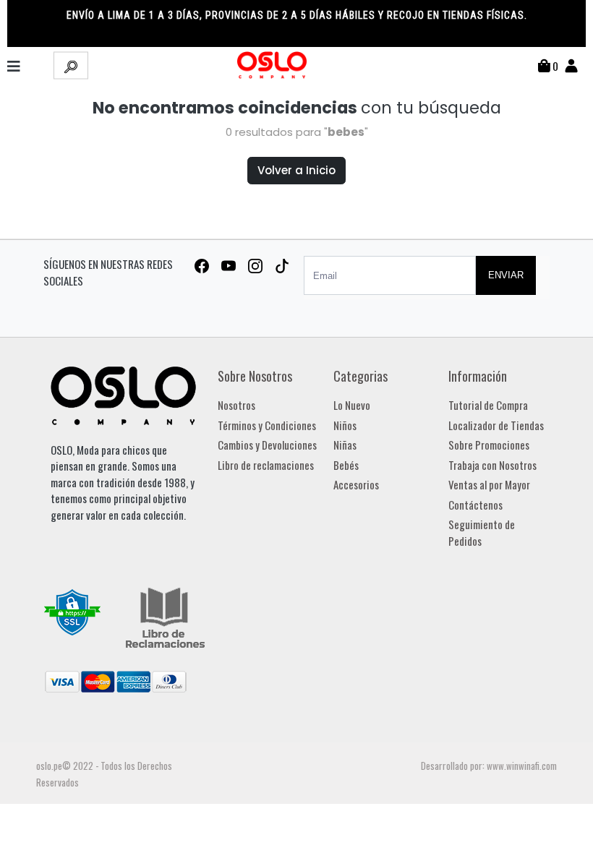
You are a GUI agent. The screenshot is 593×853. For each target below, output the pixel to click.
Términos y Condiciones (267, 425)
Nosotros (236, 405)
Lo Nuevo (351, 405)
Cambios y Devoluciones (267, 445)
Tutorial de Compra (488, 405)
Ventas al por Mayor (489, 484)
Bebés (346, 465)
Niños (345, 425)
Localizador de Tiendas (496, 425)
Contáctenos (475, 505)
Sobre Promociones (488, 445)
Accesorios (356, 484)
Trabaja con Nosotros (492, 465)
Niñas (345, 445)
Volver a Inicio (296, 170)
